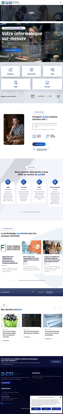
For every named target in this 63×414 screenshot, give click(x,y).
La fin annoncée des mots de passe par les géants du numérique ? (52, 333)
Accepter (36, 408)
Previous (2, 212)
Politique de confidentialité (49, 411)
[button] (60, 397)
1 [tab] (31, 280)
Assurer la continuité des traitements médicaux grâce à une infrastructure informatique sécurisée (52, 259)
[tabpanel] (8, 193)
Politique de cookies (41, 411)
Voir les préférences (56, 408)
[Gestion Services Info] (10, 2)
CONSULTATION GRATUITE (11, 50)
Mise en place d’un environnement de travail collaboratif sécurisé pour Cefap (31, 259)
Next (60, 212)
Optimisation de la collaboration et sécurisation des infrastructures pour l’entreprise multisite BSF (10, 260)
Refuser (46, 408)
